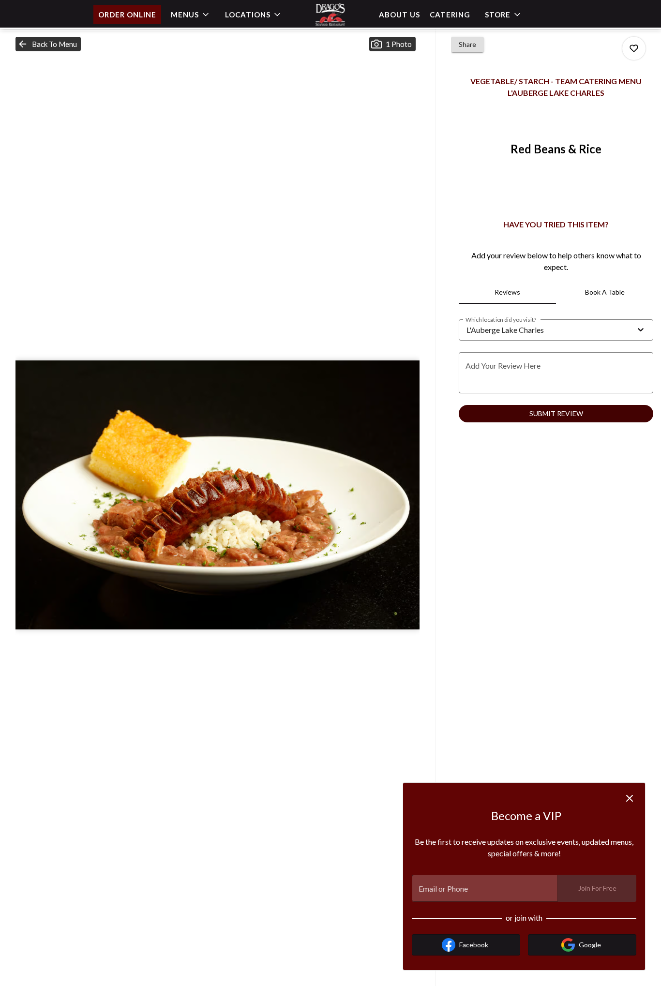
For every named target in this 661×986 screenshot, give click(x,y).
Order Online (127, 14)
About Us (399, 14)
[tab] (507, 292)
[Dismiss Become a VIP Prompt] (629, 798)
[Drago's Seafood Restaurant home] (330, 14)
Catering (450, 14)
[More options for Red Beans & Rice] (634, 48)
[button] (190, 14)
